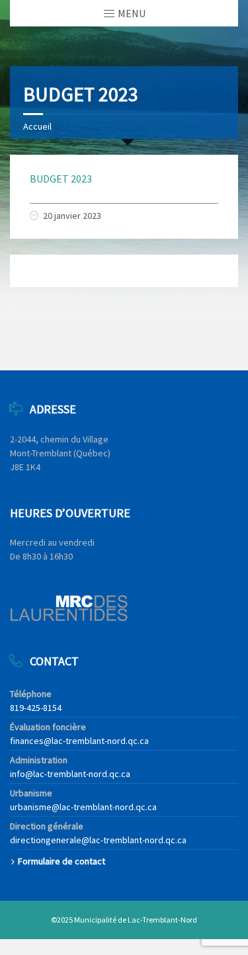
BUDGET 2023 (61, 178)
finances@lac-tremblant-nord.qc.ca (79, 741)
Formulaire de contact (61, 861)
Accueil (37, 126)
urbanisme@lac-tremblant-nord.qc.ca (83, 807)
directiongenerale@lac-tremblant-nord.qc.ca (98, 840)
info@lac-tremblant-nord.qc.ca (70, 774)
